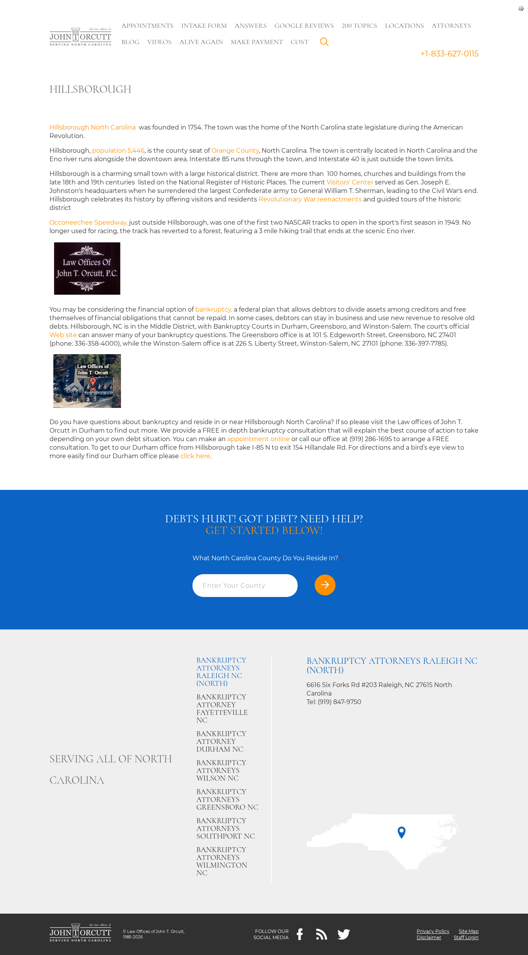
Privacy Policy (433, 931)
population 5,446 (118, 150)
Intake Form (204, 25)
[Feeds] (322, 934)
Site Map (469, 931)
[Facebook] (300, 934)
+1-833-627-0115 (450, 54)
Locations (404, 25)
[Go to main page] (80, 37)
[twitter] (344, 934)
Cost (299, 42)
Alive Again (201, 42)
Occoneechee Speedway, (88, 222)
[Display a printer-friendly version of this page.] (521, 8)
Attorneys (451, 25)
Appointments (147, 25)
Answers (251, 25)
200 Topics (359, 25)
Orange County (235, 150)
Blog (130, 42)
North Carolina (114, 127)
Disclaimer (429, 937)
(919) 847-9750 (339, 702)
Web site (63, 335)
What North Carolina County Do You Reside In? (267, 558)
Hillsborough (69, 127)
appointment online (258, 439)
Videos (159, 42)
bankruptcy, (213, 309)
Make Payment (257, 42)
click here (195, 456)
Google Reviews (304, 25)
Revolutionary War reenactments (311, 199)
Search (326, 43)
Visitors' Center (351, 182)
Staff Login (466, 937)
